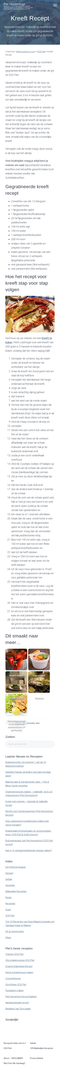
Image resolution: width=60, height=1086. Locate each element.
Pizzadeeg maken (14, 990)
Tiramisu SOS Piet (14, 954)
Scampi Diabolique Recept (18, 966)
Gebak (8, 879)
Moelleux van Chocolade (18, 1008)
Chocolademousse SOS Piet (19, 960)
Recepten (10, 903)
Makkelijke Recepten (16, 891)
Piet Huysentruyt (14, 4)
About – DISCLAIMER (13, 1058)
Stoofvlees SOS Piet (15, 984)
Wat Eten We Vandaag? (14, 1063)
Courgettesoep (13, 978)
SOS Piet (9, 915)
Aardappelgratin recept (17, 1002)
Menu (55, 5)
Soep (8, 909)
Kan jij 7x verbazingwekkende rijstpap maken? (28, 850)
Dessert (9, 873)
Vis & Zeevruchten (28, 723)
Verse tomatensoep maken (19, 972)
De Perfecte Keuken (15, 867)
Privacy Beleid (36, 1058)
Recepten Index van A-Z (15, 1043)
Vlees (38, 723)
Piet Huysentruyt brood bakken (21, 996)
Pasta (8, 897)
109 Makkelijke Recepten (41, 1048)
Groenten (10, 885)
